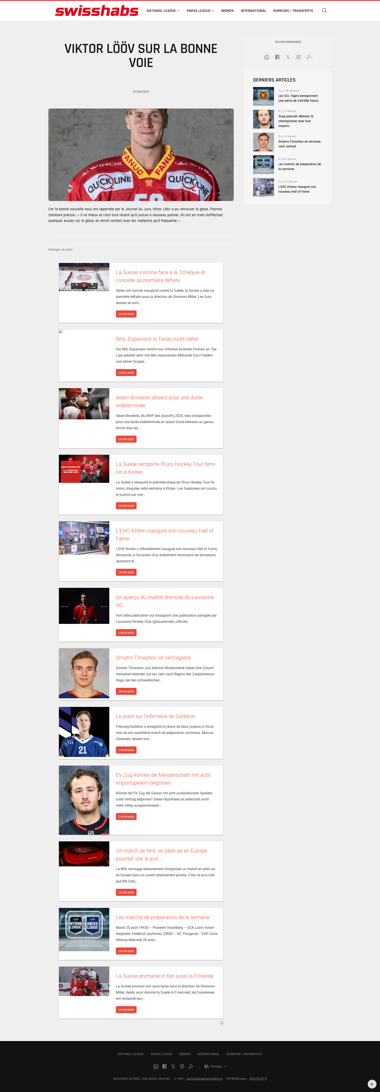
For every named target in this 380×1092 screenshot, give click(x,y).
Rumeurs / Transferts (293, 10)
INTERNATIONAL (208, 1054)
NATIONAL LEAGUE (131, 1054)
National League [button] (161, 10)
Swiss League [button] (199, 10)
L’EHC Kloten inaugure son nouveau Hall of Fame (297, 189)
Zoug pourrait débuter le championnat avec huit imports (295, 121)
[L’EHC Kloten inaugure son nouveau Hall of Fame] (263, 187)
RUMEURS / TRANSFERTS (244, 1054)
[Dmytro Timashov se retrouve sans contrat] (263, 142)
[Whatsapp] (266, 57)
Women (227, 10)
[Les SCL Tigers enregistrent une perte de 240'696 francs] (263, 96)
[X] (287, 57)
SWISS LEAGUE (161, 1054)
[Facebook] (277, 57)
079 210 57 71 (258, 1078)
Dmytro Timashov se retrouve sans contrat (299, 144)
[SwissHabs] (97, 10)
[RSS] (309, 57)
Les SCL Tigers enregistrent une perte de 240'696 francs (298, 98)
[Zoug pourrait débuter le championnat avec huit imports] (263, 119)
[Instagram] (298, 57)
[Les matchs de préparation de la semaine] (263, 164)
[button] (324, 10)
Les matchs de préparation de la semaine (299, 166)
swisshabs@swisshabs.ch (205, 1078)
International (253, 10)
